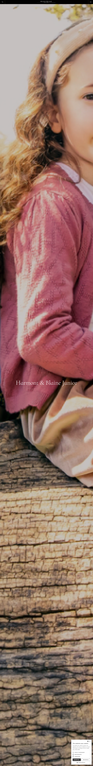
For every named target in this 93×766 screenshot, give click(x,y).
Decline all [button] (86, 759)
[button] (81, 762)
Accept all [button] (76, 759)
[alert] (81, 752)
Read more (77, 749)
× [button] (89, 741)
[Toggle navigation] (90, 1)
